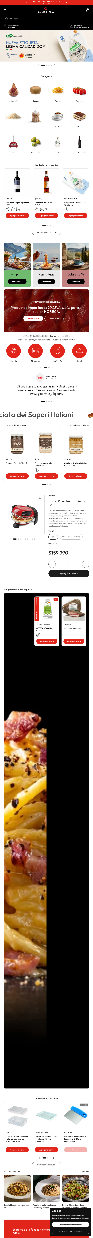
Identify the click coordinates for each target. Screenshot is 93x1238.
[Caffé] (57, 116)
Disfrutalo (75, 281)
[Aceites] (57, 142)
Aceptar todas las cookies (71, 1224)
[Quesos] (35, 90)
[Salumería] (13, 90)
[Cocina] (13, 142)
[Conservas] (35, 142)
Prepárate (46, 281)
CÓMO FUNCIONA (57, 318)
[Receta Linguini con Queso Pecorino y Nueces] (46, 1188)
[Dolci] (79, 116)
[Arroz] (13, 116)
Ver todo (85, 1171)
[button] (87, 10)
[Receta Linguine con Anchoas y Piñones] (17, 1188)
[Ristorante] (35, 351)
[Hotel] (79, 351)
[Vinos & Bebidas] (79, 142)
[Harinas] (35, 116)
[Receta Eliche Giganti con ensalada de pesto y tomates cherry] (75, 1188)
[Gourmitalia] (46, 10)
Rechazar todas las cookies (70, 1231)
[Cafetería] (57, 351)
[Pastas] (57, 90)
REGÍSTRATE (33, 318)
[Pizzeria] (13, 351)
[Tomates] (79, 90)
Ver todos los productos (47, 232)
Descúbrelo (17, 281)
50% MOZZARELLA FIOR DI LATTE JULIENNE (46, 2)
